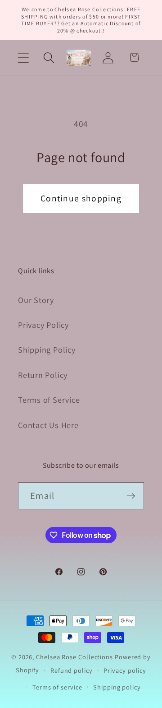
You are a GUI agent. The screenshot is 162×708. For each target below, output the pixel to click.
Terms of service (57, 687)
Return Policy (43, 374)
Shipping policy (117, 687)
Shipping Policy (47, 349)
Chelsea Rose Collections (75, 656)
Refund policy (71, 670)
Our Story (36, 299)
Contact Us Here (48, 424)
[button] (23, 57)
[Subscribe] (131, 496)
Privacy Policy (43, 324)
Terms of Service (49, 399)
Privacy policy (125, 670)
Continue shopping (81, 198)
